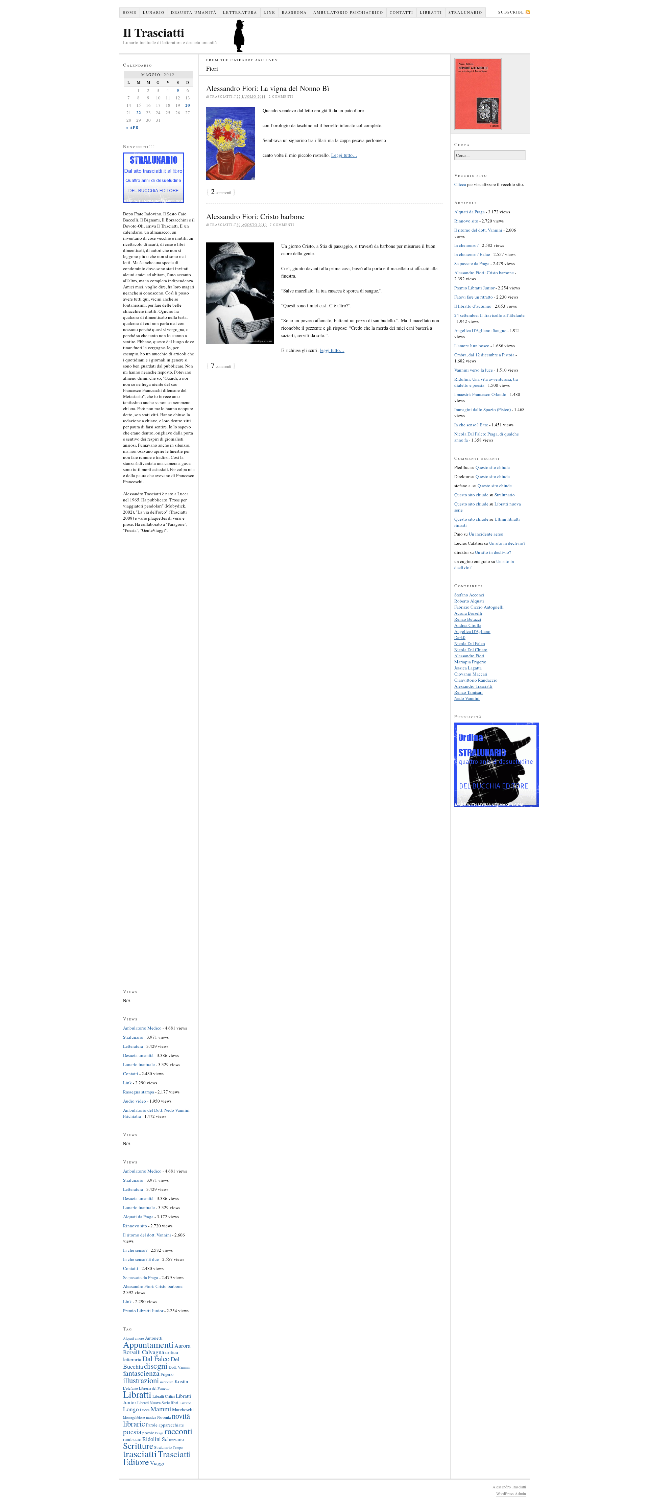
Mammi (160, 1408)
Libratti (431, 12)
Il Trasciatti (153, 32)
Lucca (144, 1409)
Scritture (138, 1445)
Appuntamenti (148, 1344)
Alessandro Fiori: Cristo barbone (255, 216)
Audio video (134, 1101)
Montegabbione (134, 1417)
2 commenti (281, 96)
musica (151, 1417)
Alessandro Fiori (469, 656)
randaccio (132, 1439)
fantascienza (141, 1373)
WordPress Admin (511, 1493)
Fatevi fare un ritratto (473, 297)
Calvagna (153, 1352)
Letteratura (240, 12)
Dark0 (459, 637)
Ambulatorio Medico (142, 1028)
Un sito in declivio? (507, 543)
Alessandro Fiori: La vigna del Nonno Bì (267, 88)
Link (269, 12)
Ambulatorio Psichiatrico (348, 12)
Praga (159, 1433)
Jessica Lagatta (468, 668)
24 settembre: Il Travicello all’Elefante (489, 315)
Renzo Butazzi (467, 619)
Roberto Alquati (469, 601)
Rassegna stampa (138, 1092)
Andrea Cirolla (467, 625)
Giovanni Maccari (470, 674)
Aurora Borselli (468, 613)
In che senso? (135, 1250)
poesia (132, 1431)
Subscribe (511, 12)
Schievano (173, 1438)
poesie (148, 1433)
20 (187, 105)
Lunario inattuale (139, 1064)
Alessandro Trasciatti (473, 686)
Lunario (154, 12)
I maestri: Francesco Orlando (480, 394)
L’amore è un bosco (471, 346)
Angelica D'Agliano (472, 631)
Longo (131, 1409)
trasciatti (140, 1453)
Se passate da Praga (140, 1277)
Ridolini (151, 1439)
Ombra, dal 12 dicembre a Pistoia (484, 355)
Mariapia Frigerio (470, 662)
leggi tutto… (332, 350)
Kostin (181, 1381)
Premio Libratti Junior (143, 1310)
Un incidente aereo (486, 534)
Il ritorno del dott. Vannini (147, 1235)
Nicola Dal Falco (469, 643)
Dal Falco (156, 1358)
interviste (166, 1382)
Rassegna (294, 12)
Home (130, 12)
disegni (156, 1365)
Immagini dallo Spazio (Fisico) (482, 409)
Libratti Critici (163, 1396)
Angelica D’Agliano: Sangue (480, 330)
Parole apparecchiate (165, 1425)
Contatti (401, 12)
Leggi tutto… (344, 155)
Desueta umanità (194, 12)
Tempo (178, 1447)
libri (174, 1402)
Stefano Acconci (469, 595)
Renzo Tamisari (468, 692)
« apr (132, 127)
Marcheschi (183, 1409)
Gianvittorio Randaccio (476, 680)
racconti (178, 1431)
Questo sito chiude (493, 467)
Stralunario (465, 12)
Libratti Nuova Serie (153, 1402)
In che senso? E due (141, 1259)
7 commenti (282, 224)
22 (138, 112)
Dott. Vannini (179, 1367)
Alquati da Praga (138, 1217)
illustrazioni (141, 1380)
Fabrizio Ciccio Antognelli (479, 607)
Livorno (185, 1402)
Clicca (460, 184)
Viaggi (157, 1462)
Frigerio (167, 1374)
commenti (221, 192)
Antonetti (154, 1338)
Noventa (164, 1417)
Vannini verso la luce (473, 370)
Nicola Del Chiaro (470, 649)
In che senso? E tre (471, 425)
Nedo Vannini (467, 698)
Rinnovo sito (135, 1226)
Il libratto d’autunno (472, 306)
